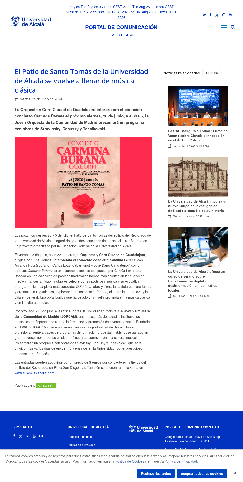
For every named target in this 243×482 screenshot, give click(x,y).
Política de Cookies (129, 461)
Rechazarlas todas (156, 473)
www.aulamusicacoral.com (34, 372)
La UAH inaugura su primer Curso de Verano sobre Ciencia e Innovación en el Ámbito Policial (198, 135)
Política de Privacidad (181, 461)
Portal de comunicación (121, 27)
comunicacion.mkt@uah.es (207, 449)
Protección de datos (80, 437)
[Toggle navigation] (224, 27)
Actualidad (46, 386)
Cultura (212, 72)
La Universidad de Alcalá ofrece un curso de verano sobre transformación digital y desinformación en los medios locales (196, 280)
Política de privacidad (81, 445)
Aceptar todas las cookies (202, 473)
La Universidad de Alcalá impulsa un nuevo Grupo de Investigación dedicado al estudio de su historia (198, 206)
